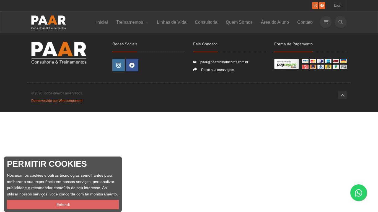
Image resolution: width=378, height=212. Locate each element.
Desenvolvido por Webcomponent (56, 101)
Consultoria (206, 22)
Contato (305, 22)
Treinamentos (130, 22)
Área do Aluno (275, 22)
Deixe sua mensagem (217, 70)
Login (338, 5)
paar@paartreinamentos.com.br (224, 62)
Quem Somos (239, 22)
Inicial (102, 22)
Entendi (63, 204)
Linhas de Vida (172, 22)
